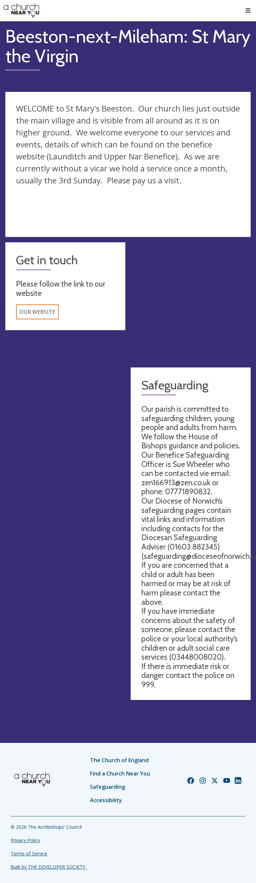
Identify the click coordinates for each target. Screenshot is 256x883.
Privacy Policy (25, 840)
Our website (37, 312)
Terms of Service (29, 853)
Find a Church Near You (120, 773)
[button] (248, 10)
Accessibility (106, 800)
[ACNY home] (21, 10)
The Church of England (119, 760)
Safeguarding (107, 786)
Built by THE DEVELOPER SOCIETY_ (49, 867)
